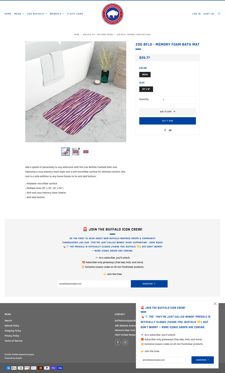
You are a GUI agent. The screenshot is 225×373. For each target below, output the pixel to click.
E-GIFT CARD (75, 13)
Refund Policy (12, 325)
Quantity (144, 99)
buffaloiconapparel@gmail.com (132, 320)
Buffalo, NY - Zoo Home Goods (98, 34)
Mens (17, 13)
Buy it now (167, 121)
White (145, 74)
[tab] (66, 151)
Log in (196, 13)
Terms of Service (13, 341)
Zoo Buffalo (35, 13)
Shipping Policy (13, 330)
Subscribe (148, 284)
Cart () (209, 13)
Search (8, 320)
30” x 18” (146, 89)
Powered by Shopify (13, 358)
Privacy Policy (12, 336)
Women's (56, 13)
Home (8, 13)
